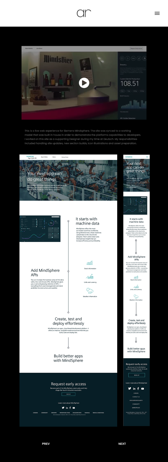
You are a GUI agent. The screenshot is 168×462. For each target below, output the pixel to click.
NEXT (122, 443)
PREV (46, 443)
